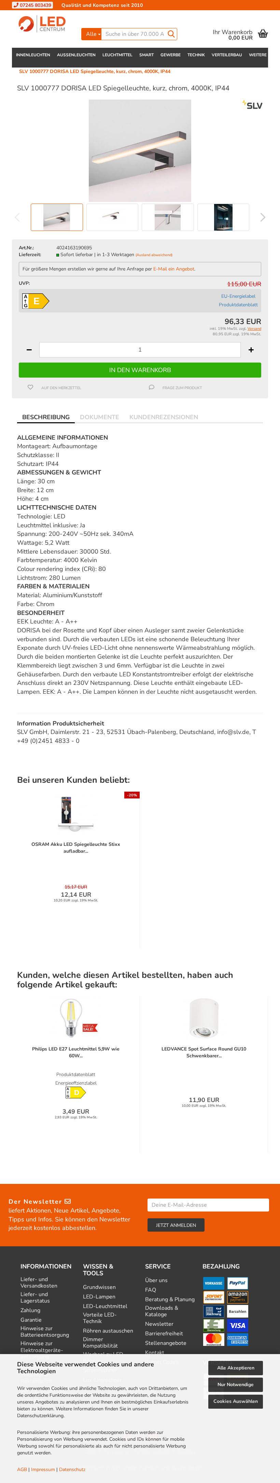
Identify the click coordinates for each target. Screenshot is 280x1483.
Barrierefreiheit (164, 1334)
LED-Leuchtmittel (105, 1306)
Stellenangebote (165, 1343)
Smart (146, 55)
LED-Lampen (99, 1297)
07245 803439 (34, 5)
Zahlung (30, 1310)
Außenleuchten (76, 55)
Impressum (43, 1469)
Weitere (258, 55)
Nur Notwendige (236, 1384)
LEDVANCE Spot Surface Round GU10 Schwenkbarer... (204, 1052)
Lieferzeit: (30, 254)
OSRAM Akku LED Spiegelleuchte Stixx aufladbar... (75, 847)
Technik (196, 55)
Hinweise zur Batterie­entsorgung (44, 1331)
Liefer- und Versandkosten (38, 1282)
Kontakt (92, 15)
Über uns (156, 1280)
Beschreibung (46, 417)
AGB (22, 1469)
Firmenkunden (126, 15)
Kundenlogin (213, 15)
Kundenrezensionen (163, 417)
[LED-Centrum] (44, 24)
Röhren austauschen (108, 1331)
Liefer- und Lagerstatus (35, 1297)
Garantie (31, 1320)
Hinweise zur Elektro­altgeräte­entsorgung (41, 1350)
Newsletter (159, 1324)
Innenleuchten (33, 55)
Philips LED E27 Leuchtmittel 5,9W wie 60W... (76, 1052)
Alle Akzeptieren (235, 1368)
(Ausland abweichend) (154, 255)
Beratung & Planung (170, 1299)
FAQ (150, 1290)
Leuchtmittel (117, 55)
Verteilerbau (227, 55)
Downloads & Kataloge (161, 1311)
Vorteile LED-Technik (100, 1318)
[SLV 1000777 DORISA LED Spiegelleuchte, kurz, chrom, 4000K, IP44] (140, 150)
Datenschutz (72, 1469)
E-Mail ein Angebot (173, 269)
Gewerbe (170, 55)
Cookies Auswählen (235, 1401)
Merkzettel (255, 15)
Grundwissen (99, 1287)
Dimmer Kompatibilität (100, 1342)
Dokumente (99, 417)
